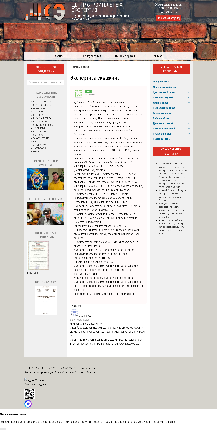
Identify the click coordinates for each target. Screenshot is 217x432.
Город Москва (161, 81)
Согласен (3, 429)
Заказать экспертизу (168, 18)
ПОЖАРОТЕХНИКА (41, 121)
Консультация (92, 56)
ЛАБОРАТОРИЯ (39, 148)
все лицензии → (35, 273)
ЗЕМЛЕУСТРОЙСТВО (42, 105)
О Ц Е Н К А (38, 115)
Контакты (158, 56)
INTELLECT (37, 141)
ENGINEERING (39, 108)
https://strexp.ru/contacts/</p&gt (122, 343)
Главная (59, 56)
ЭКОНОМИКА (39, 111)
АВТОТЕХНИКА (39, 145)
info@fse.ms (169, 12)
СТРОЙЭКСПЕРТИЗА (42, 101)
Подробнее (170, 421)
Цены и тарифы (125, 56)
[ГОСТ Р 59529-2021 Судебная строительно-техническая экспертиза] (46, 314)
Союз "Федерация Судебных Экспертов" (76, 372)
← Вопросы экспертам (80, 67)
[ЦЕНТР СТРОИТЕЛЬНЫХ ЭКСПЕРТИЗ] (44, 19)
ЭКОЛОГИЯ (38, 135)
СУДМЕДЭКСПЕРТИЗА (43, 125)
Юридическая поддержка (46, 69)
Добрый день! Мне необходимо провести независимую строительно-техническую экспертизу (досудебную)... (171, 210)
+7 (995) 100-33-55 (168, 8)
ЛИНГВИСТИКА (40, 128)
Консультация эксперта (171, 151)
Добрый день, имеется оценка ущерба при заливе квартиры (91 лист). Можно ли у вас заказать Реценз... (172, 227)
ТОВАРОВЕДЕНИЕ (41, 138)
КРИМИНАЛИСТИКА (42, 118)
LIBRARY (36, 151)
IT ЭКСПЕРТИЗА (40, 131)
